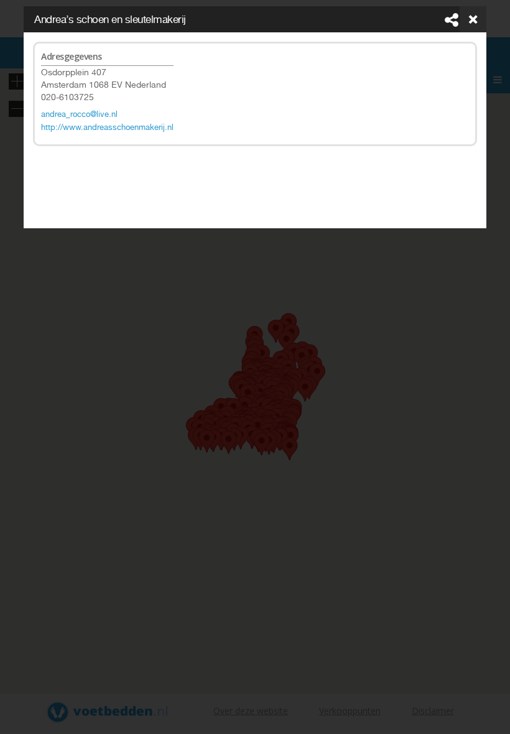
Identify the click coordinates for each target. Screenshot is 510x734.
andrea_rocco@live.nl (79, 114)
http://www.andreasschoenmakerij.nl (107, 127)
